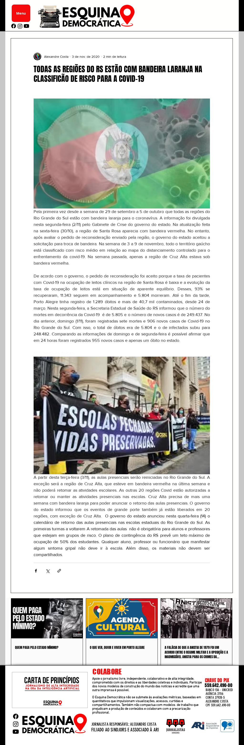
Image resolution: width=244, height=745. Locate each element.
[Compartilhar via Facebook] (36, 570)
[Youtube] (26, 26)
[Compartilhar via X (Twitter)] (47, 570)
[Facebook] (13, 26)
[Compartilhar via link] (59, 570)
